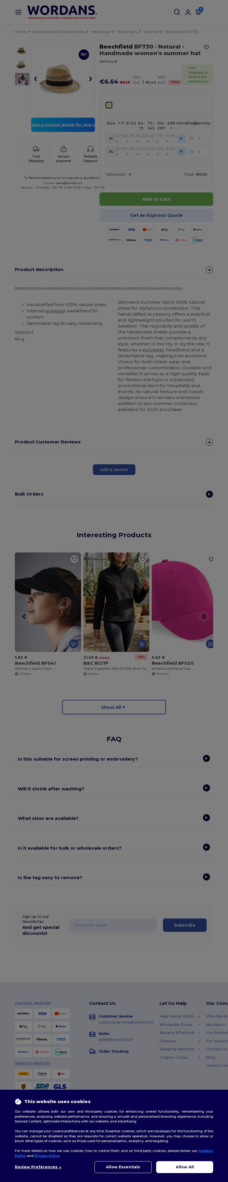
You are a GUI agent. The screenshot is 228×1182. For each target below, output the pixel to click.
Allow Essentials (123, 1167)
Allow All (185, 1167)
